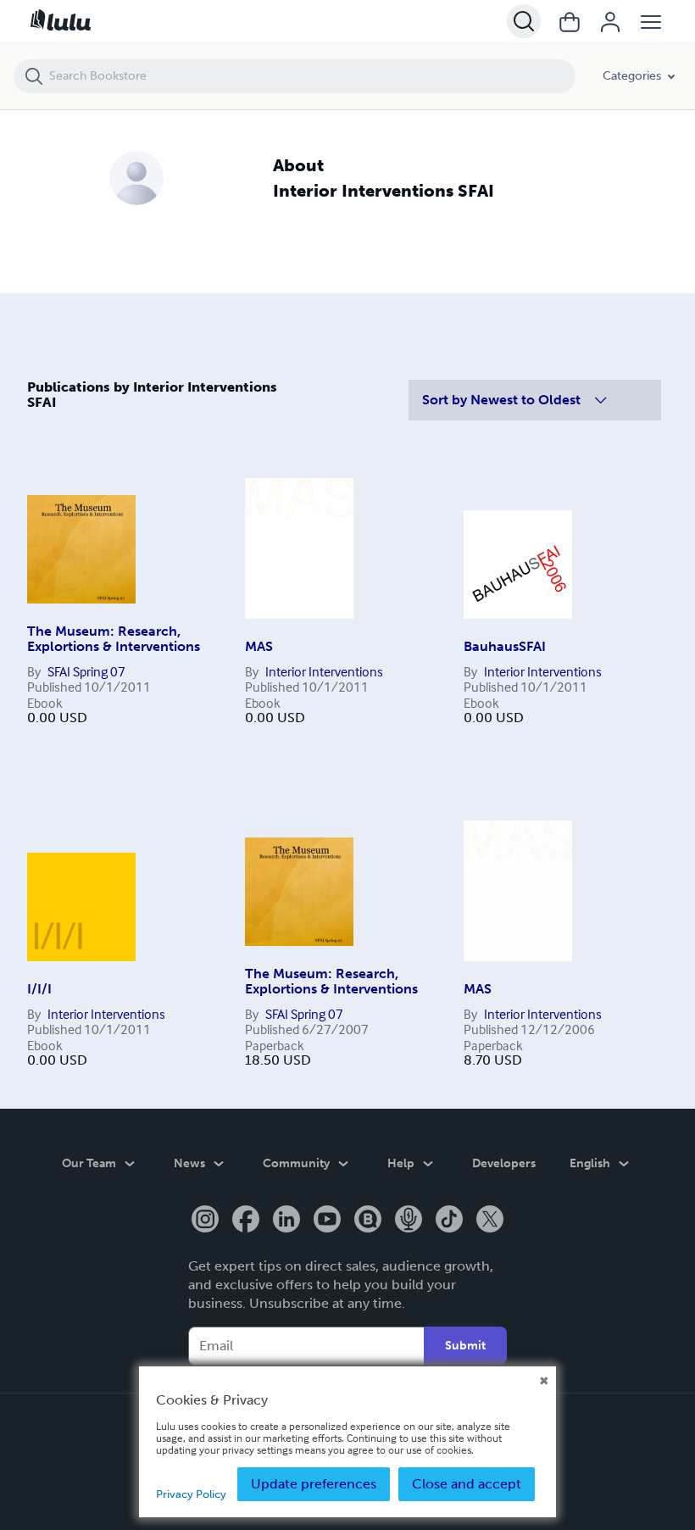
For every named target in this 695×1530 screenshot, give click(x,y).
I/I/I (39, 989)
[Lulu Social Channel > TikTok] (449, 1220)
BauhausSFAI (505, 646)
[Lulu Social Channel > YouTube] (327, 1220)
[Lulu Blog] (367, 1220)
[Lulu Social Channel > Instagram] (205, 1220)
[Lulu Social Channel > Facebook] (245, 1220)
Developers (504, 1163)
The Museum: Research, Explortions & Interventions (113, 638)
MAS (259, 646)
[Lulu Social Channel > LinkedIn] (286, 1220)
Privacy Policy (191, 1494)
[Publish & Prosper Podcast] (408, 1220)
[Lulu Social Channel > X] (489, 1220)
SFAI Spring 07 (86, 671)
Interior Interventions (324, 671)
